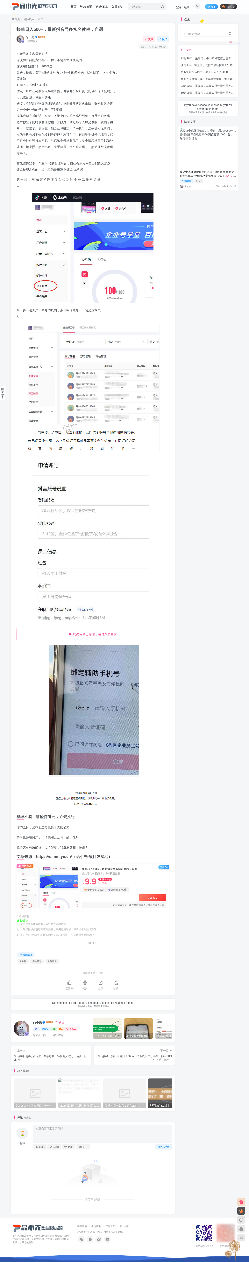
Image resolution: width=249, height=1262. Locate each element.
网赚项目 (29, 19)
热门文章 (186, 50)
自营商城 (102, 6)
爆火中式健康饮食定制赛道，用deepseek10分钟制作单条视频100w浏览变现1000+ (208, 175)
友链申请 (82, 1226)
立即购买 (152, 898)
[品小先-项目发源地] (38, 1228)
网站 (99, 1231)
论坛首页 (86, 6)
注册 (187, 7)
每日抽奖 (117, 6)
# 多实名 (52, 961)
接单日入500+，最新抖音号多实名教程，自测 (60, 29)
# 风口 (199, 180)
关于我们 (124, 1226)
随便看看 (2, 393)
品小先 (30, 37)
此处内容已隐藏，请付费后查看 (94, 634)
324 (46, 1029)
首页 (73, 6)
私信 (164, 39)
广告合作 (110, 1226)
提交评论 (163, 1147)
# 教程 (23, 961)
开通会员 (230, 6)
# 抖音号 (36, 961)
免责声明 (96, 1226)
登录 (179, 7)
